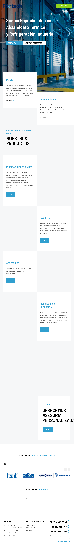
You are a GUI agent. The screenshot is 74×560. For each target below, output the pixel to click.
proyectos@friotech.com (63, 541)
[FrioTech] (12, 6)
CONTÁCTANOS (13, 43)
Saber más (9, 100)
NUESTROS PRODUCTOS (33, 43)
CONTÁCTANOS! (63, 6)
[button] (69, 469)
